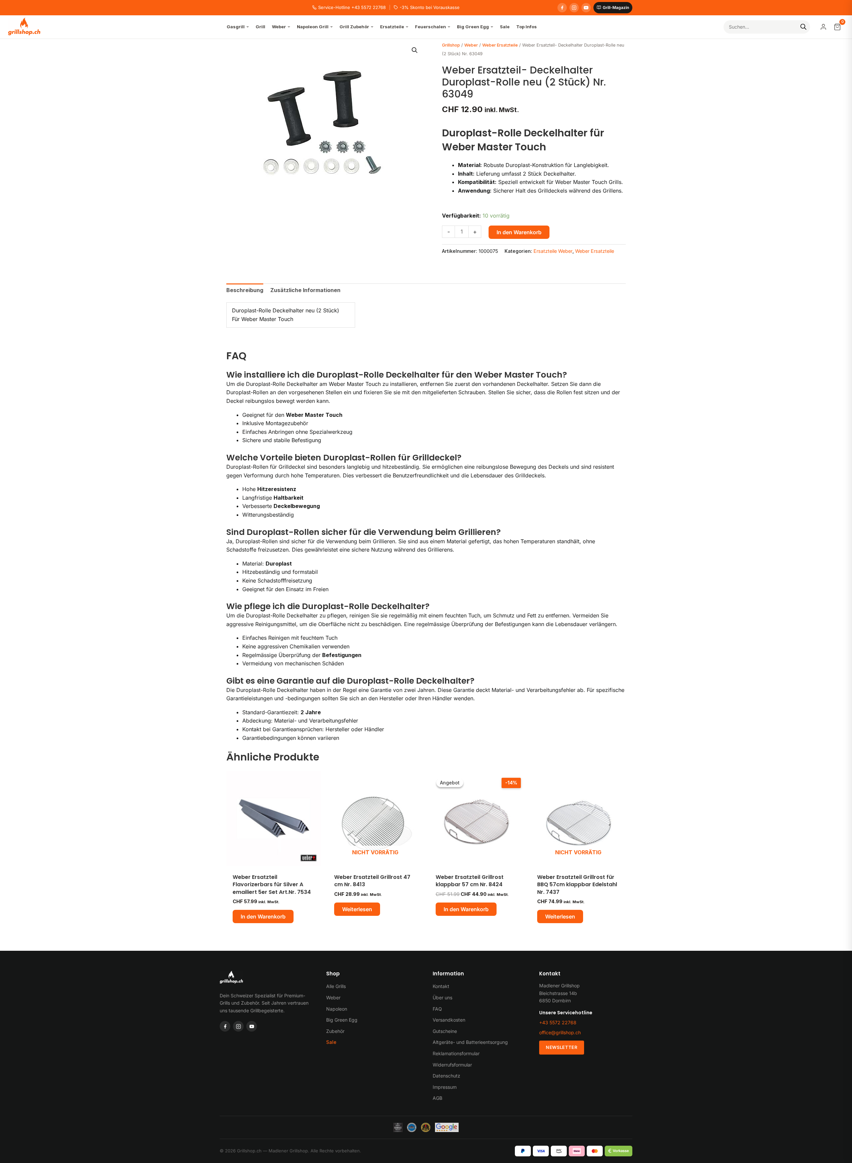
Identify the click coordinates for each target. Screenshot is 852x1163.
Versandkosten (449, 1020)
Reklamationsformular (456, 1053)
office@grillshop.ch (560, 1032)
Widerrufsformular (452, 1065)
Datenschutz (446, 1076)
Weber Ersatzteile (500, 45)
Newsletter (561, 1047)
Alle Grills (336, 986)
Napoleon (336, 1009)
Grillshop (451, 45)
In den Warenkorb (519, 232)
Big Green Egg (341, 1020)
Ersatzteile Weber (552, 251)
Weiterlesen (357, 909)
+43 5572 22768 (557, 1022)
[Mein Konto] (823, 27)
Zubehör (335, 1031)
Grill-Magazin (616, 7)
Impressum (445, 1087)
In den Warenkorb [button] (263, 916)
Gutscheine (445, 1031)
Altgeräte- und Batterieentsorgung (470, 1042)
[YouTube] (586, 7)
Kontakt (441, 986)
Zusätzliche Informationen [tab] (305, 290)
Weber (471, 45)
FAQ (437, 1009)
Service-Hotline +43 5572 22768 (352, 7)
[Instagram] (574, 7)
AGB (437, 1098)
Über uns (442, 997)
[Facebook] (562, 7)
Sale (331, 1042)
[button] (415, 50)
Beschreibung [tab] (244, 290)
